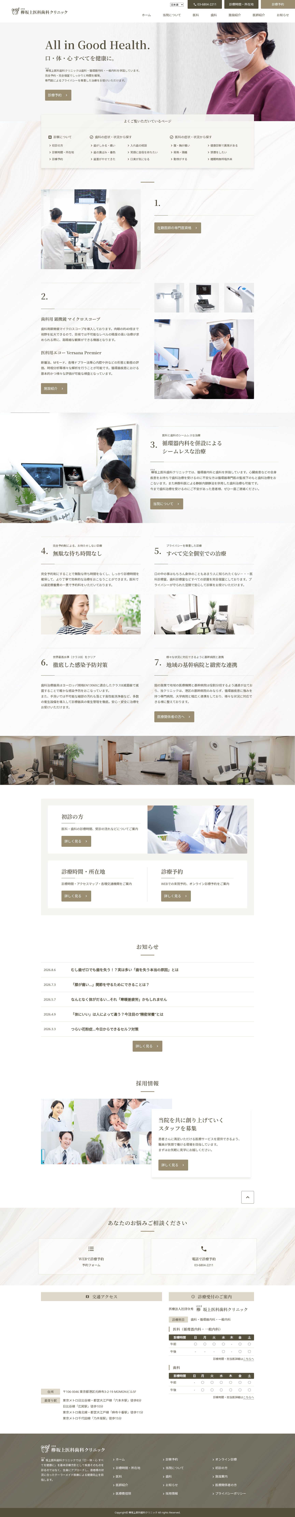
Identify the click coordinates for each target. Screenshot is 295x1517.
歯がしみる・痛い (104, 145)
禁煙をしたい (218, 152)
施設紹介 (235, 15)
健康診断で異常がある (224, 145)
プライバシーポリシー (230, 1493)
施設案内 (221, 1476)
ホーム (146, 15)
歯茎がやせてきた (104, 159)
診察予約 (172, 1459)
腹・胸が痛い (182, 145)
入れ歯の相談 (138, 145)
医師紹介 (259, 15)
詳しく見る (72, 841)
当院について (172, 15)
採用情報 (172, 1493)
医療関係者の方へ (171, 716)
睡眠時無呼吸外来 (221, 159)
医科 (196, 15)
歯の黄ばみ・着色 (104, 152)
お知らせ (283, 15)
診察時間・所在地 (63, 152)
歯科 (214, 15)
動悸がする (180, 159)
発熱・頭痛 (180, 152)
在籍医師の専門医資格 (174, 228)
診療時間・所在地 (241, 4)
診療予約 (278, 4)
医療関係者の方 (226, 1485)
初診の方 (57, 145)
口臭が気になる (140, 159)
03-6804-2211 (206, 4)
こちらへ (248, 1359)
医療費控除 (123, 1493)
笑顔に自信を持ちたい (144, 152)
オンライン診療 (226, 1459)
